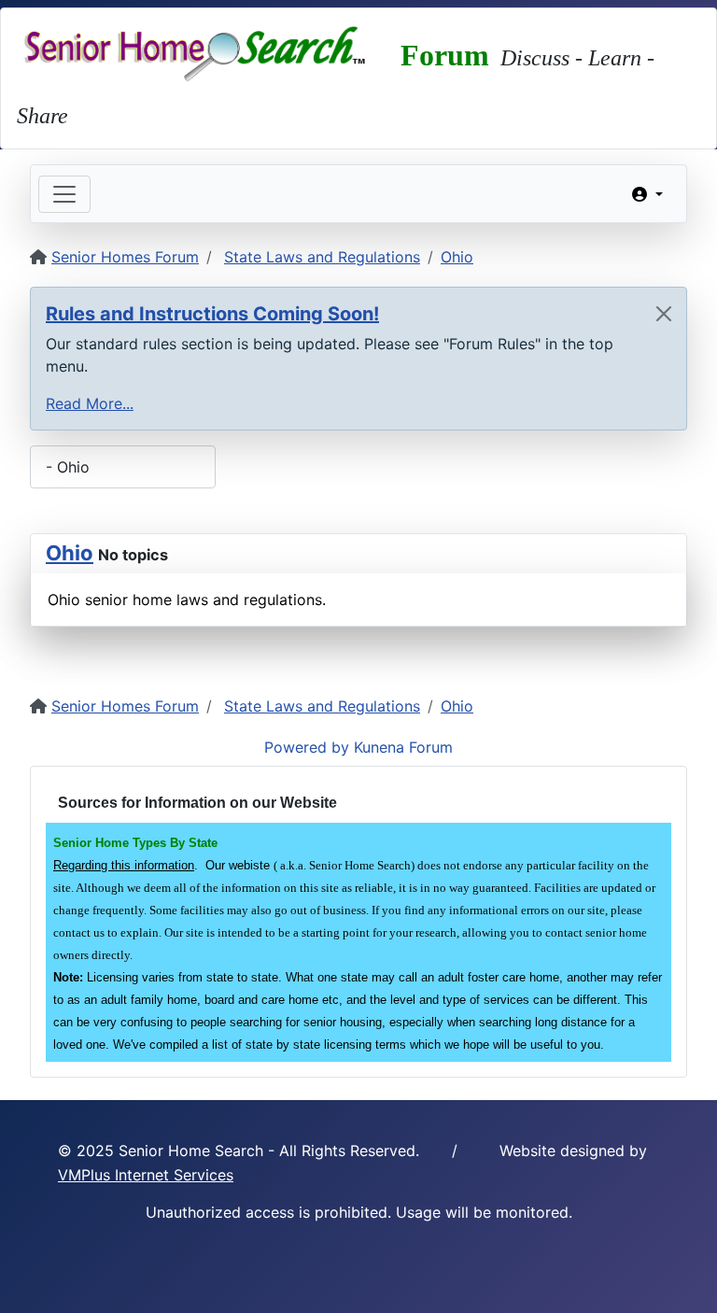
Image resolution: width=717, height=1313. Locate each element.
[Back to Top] (684, 1278)
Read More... (90, 403)
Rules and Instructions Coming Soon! (212, 314)
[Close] (663, 314)
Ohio (69, 553)
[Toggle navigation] (64, 194)
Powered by (306, 747)
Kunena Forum (403, 747)
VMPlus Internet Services (145, 1174)
